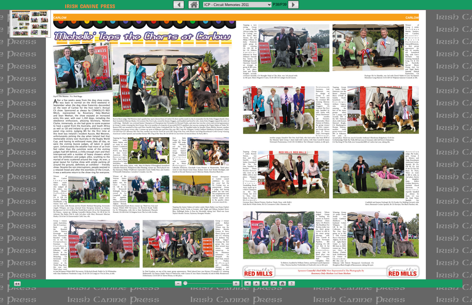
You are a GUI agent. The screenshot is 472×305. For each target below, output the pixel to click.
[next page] (293, 5)
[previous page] (178, 5)
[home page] (194, 5)
